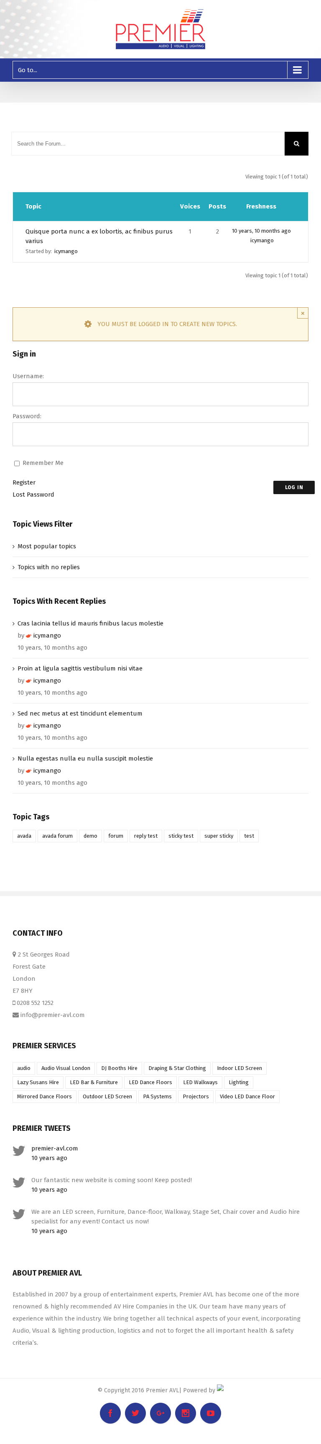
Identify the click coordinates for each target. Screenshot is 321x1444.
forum (115, 836)
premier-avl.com (54, 1148)
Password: (27, 416)
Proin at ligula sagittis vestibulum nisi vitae (80, 668)
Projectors (196, 1096)
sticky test (181, 836)
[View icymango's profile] (29, 635)
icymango (66, 251)
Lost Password (33, 494)
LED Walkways (200, 1082)
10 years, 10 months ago (261, 231)
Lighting (239, 1082)
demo (90, 836)
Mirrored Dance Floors (44, 1096)
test (249, 836)
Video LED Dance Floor (247, 1096)
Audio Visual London (65, 1068)
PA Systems (157, 1096)
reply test (146, 836)
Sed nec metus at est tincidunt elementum (80, 713)
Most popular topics (47, 546)
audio (24, 1068)
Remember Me (43, 463)
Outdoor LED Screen (107, 1096)
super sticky (218, 836)
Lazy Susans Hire (38, 1082)
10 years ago (49, 1158)
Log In (294, 487)
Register (24, 482)
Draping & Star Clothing (177, 1068)
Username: (28, 376)
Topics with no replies (49, 567)
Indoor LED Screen (239, 1068)
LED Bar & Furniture (94, 1082)
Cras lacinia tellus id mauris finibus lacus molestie (90, 623)
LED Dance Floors (150, 1082)
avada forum (57, 836)
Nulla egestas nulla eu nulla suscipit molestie (85, 758)
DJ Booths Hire (119, 1068)
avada (24, 836)
